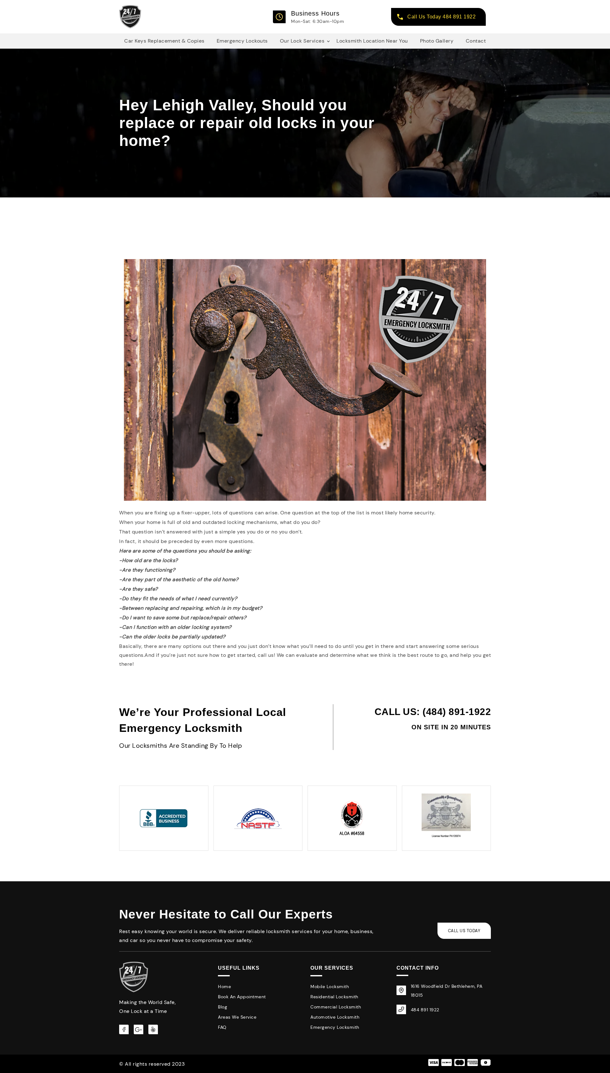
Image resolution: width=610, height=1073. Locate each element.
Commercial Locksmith (335, 1007)
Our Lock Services (302, 41)
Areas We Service (237, 1017)
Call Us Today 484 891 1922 (441, 16)
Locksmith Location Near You (372, 41)
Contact (476, 41)
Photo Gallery (437, 41)
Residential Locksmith (334, 997)
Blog (222, 1007)
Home (224, 986)
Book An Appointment (242, 997)
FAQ (222, 1027)
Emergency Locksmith (334, 1027)
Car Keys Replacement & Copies (164, 41)
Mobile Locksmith (329, 986)
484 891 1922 (425, 1010)
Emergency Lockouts (242, 41)
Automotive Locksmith (334, 1017)
